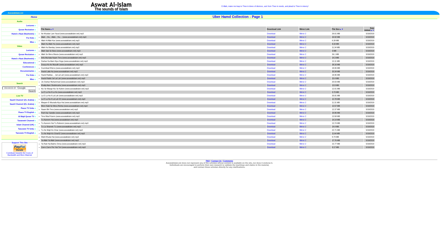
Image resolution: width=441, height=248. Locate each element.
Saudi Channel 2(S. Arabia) (22, 104)
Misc (32, 42)
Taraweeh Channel (25, 121)
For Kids (30, 38)
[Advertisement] (424, 77)
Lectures (30, 25)
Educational (28, 63)
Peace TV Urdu (27, 108)
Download (271, 34)
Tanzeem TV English (25, 133)
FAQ (208, 161)
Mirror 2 (303, 34)
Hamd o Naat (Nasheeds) (23, 34)
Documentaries (27, 71)
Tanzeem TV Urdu (26, 129)
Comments (228, 161)
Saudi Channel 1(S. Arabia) (22, 100)
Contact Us (216, 161)
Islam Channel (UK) (25, 125)
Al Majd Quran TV (26, 116)
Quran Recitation (26, 30)
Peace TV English (26, 112)
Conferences (28, 67)
